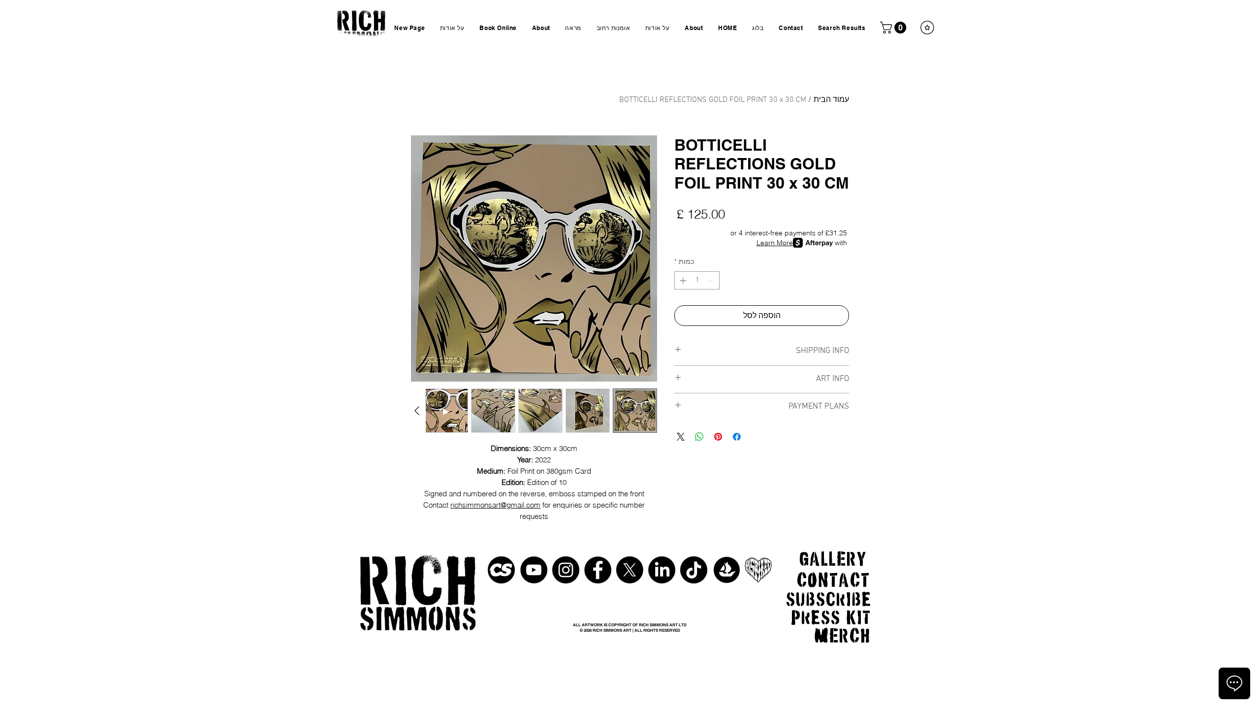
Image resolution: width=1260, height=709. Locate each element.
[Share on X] (681, 437)
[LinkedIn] (661, 569)
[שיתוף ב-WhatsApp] (699, 437)
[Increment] (682, 280)
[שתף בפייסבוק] (737, 437)
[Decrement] (712, 280)
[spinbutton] (697, 280)
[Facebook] (597, 569)
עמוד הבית (831, 100)
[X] (629, 569)
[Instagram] (565, 569)
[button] (894, 27)
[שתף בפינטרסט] (718, 437)
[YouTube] (533, 569)
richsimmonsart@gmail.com (495, 505)
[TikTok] (693, 569)
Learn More (774, 242)
